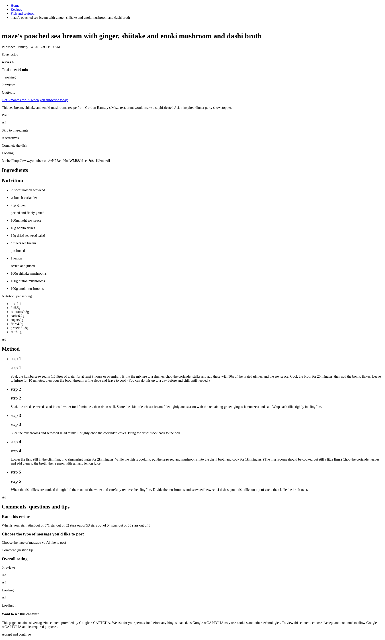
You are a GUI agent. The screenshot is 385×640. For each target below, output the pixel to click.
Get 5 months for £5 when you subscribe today (35, 100)
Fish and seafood (23, 13)
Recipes (16, 9)
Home (15, 5)
